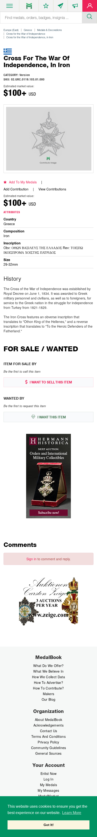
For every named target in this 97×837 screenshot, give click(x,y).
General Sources (48, 753)
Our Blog (48, 699)
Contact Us (48, 730)
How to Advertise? (48, 682)
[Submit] (89, 16)
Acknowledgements (48, 725)
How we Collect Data (48, 676)
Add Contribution (16, 189)
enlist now (48, 773)
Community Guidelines (48, 747)
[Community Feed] (60, 6)
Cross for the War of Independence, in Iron (29, 37)
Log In (48, 779)
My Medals (48, 784)
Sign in (31, 559)
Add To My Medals (23, 182)
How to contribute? (48, 688)
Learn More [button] (71, 813)
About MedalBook (48, 719)
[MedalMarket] (75, 6)
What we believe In (48, 671)
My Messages (48, 790)
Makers (48, 693)
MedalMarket (48, 796)
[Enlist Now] (89, 6)
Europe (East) (11, 29)
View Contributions (52, 189)
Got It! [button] (49, 825)
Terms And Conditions (48, 736)
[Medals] (29, 6)
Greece (28, 29)
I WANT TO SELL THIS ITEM (50, 382)
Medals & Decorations (49, 29)
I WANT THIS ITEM (51, 417)
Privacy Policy (48, 742)
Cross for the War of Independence (25, 33)
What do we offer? (48, 665)
